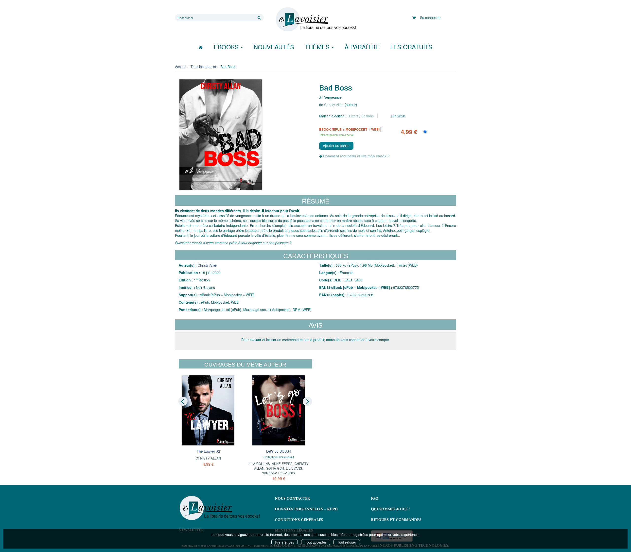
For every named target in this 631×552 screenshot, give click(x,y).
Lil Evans (294, 468)
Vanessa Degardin (278, 472)
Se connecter (430, 17)
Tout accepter (315, 542)
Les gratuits (411, 46)
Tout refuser (346, 542)
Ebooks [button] (227, 46)
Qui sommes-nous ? (390, 509)
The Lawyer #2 (208, 451)
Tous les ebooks (203, 66)
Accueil (180, 66)
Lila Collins (259, 463)
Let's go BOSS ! (278, 451)
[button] (221, 134)
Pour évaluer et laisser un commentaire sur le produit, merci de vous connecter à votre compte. (315, 339)
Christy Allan (334, 104)
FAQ (374, 498)
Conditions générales (299, 519)
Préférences (284, 542)
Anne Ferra (282, 463)
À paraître (362, 46)
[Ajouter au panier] (336, 146)
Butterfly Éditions (361, 115)
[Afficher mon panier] (414, 17)
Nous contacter (292, 498)
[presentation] (183, 401)
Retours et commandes (396, 519)
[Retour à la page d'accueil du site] (315, 19)
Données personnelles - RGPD (306, 509)
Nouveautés (274, 46)
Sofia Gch (275, 468)
